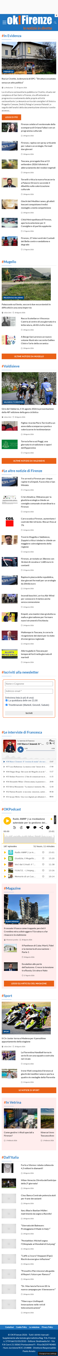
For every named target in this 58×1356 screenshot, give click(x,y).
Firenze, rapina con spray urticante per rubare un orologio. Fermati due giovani (38, 146)
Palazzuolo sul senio (13, 298)
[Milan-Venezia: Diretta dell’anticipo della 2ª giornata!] (10, 1183)
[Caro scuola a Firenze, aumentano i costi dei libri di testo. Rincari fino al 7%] (10, 521)
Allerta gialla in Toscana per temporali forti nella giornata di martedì (36, 654)
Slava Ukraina (12, 921)
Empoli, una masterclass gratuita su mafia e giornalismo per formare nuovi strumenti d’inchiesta (38, 617)
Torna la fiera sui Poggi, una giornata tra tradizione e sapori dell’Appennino (36, 444)
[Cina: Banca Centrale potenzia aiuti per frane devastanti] (10, 1198)
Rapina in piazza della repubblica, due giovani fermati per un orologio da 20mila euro (38, 580)
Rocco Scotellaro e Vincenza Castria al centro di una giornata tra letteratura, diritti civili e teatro (38, 321)
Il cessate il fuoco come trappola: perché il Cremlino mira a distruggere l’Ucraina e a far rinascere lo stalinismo (26, 931)
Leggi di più (11, 117)
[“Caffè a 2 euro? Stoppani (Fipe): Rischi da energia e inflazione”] (10, 1259)
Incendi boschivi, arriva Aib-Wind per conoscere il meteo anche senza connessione (37, 598)
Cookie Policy (21, 1327)
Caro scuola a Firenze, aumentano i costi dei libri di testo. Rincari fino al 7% (38, 521)
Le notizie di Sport (29, 1090)
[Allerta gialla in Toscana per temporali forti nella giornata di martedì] (10, 654)
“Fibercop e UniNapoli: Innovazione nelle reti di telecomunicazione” (33, 1304)
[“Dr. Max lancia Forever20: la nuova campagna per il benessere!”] (10, 1289)
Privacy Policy (47, 1327)
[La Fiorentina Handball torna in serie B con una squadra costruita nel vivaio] (10, 1055)
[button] (55, 22)
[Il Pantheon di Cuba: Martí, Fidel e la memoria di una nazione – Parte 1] (11, 948)
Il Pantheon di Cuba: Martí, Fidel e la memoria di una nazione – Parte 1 (38, 948)
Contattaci (9, 1327)
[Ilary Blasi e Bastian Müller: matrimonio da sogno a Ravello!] (10, 1213)
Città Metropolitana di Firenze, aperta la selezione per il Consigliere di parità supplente (36, 222)
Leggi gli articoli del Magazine (29, 983)
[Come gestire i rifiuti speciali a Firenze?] (20, 1118)
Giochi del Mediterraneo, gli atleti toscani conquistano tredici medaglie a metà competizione (37, 204)
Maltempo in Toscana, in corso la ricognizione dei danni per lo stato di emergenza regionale (37, 635)
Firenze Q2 (8, 72)
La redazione (34, 1327)
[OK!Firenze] (29, 22)
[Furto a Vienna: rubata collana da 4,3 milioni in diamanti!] (10, 1168)
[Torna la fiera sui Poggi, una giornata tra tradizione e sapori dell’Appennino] (10, 444)
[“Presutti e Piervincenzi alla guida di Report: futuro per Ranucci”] (10, 1274)
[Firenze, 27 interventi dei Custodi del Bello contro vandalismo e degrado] (10, 241)
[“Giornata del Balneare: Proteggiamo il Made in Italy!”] (10, 1228)
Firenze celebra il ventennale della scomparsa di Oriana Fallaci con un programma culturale (38, 127)
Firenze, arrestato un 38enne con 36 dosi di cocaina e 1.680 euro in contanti (37, 562)
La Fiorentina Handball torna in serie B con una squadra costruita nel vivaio (37, 1055)
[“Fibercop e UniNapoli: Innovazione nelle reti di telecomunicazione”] (10, 1304)
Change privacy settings (47, 1353)
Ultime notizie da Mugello (29, 356)
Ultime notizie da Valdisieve (29, 461)
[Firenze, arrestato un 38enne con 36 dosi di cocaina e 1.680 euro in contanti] (10, 562)
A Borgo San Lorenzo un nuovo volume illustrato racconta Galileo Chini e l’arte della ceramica (38, 340)
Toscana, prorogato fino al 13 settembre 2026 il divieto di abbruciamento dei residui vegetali (38, 164)
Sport (6, 1031)
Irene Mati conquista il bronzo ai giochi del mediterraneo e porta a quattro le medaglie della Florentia (38, 1074)
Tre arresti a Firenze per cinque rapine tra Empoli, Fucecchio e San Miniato (38, 481)
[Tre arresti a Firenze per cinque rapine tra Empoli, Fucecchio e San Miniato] (10, 481)
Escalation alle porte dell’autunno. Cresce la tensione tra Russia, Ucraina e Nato (38, 967)
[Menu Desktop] (4, 22)
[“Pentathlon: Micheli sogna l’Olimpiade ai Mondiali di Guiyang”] (10, 1243)
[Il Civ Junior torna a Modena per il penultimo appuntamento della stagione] (29, 1018)
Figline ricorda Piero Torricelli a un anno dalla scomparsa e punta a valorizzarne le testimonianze (38, 426)
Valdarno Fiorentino (14, 402)
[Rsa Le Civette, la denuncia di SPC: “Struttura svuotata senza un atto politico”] (29, 58)
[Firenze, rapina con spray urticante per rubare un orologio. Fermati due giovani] (10, 146)
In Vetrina (12, 1102)
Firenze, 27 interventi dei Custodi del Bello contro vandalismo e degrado (37, 241)
